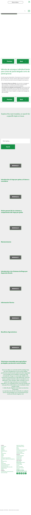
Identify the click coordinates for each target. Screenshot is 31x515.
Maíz (2, 460)
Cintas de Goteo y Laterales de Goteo (7, 471)
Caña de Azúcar (3, 453)
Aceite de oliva (3, 446)
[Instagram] (23, 473)
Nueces (2, 462)
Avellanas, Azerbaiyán (20, 455)
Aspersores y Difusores (20, 445)
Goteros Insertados (4, 472)
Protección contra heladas (5, 464)
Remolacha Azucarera (4, 465)
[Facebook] (17, 473)
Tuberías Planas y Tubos (20, 446)
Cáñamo (2, 454)
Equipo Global (18, 461)
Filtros (17, 447)
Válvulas (17, 448)
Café (1, 452)
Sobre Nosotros (19, 460)
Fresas (2, 456)
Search (8, 147)
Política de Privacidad (20, 467)
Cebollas (2, 455)
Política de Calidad (19, 466)
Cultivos (2, 445)
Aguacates (2, 447)
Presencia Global (19, 464)
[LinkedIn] (19, 473)
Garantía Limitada (19, 452)
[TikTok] (25, 473)
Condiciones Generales (20, 453)
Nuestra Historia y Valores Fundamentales (20, 463)
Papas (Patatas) (3, 463)
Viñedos (2, 469)
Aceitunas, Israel (19, 456)
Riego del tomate (4, 468)
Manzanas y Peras (4, 461)
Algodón (2, 448)
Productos (3, 470)
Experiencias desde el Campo (21, 471)
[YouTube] (21, 473)
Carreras (17, 465)
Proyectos (18, 454)
